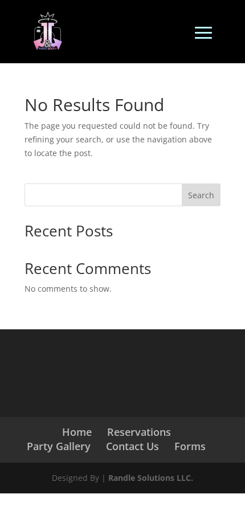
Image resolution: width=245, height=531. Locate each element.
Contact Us (132, 446)
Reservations (139, 432)
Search (201, 195)
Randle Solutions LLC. (150, 477)
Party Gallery (59, 446)
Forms (190, 446)
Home (77, 432)
